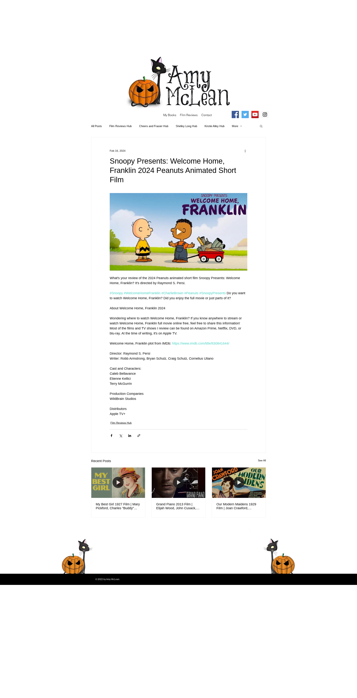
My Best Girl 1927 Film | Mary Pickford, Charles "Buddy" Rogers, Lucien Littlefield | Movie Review (118, 506)
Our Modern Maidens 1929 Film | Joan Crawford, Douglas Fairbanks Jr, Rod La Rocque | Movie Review (238, 506)
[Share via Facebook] (111, 435)
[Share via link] (139, 435)
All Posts (96, 126)
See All (262, 460)
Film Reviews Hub (120, 126)
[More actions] (245, 151)
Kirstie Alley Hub (214, 126)
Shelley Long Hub (186, 126)
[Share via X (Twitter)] (120, 435)
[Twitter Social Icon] (245, 114)
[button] (261, 125)
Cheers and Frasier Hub (153, 126)
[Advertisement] (111, 26)
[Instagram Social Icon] (264, 114)
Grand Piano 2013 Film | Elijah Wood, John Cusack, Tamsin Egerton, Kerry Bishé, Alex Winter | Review (178, 506)
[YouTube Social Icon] (255, 114)
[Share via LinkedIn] (129, 435)
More (235, 126)
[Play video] (178, 232)
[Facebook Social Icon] (235, 114)
